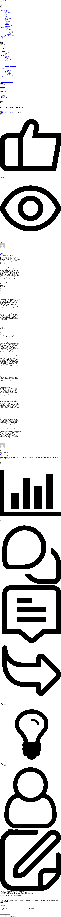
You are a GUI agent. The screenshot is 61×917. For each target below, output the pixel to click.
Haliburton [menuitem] (7, 24)
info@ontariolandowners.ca (10, 910)
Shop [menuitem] (3, 39)
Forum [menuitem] (3, 38)
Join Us (1, 45)
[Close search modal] (1, 1)
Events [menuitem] (3, 36)
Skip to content (3, 0)
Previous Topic (3, 464)
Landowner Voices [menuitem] (8, 29)
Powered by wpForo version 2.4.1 (15, 895)
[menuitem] (8, 10)
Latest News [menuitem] (7, 28)
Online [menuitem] (6, 11)
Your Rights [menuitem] (7, 20)
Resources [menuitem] (4, 27)
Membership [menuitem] (4, 10)
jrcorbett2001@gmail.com (13, 829)
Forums (3, 95)
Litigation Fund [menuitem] (8, 18)
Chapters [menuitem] (4, 22)
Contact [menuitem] (6, 16)
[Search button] (1, 5)
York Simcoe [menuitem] (7, 26)
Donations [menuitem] (7, 15)
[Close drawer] (1, 7)
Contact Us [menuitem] (4, 37)
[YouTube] (2, 43)
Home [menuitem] (3, 9)
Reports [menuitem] (6, 30)
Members (4, 96)
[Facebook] (0, 43)
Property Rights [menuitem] (8, 32)
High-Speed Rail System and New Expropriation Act (15, 891)
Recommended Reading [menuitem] (9, 35)
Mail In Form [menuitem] (7, 12)
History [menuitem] (6, 17)
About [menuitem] (3, 13)
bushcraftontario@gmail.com (11, 112)
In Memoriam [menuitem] (7, 21)
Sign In (1, 47)
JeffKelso (2, 248)
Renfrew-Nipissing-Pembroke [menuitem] (10, 25)
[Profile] (0, 254)
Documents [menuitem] (9, 33)
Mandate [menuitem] (6, 19)
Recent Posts (4, 97)
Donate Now (2, 46)
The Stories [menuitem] (9, 34)
